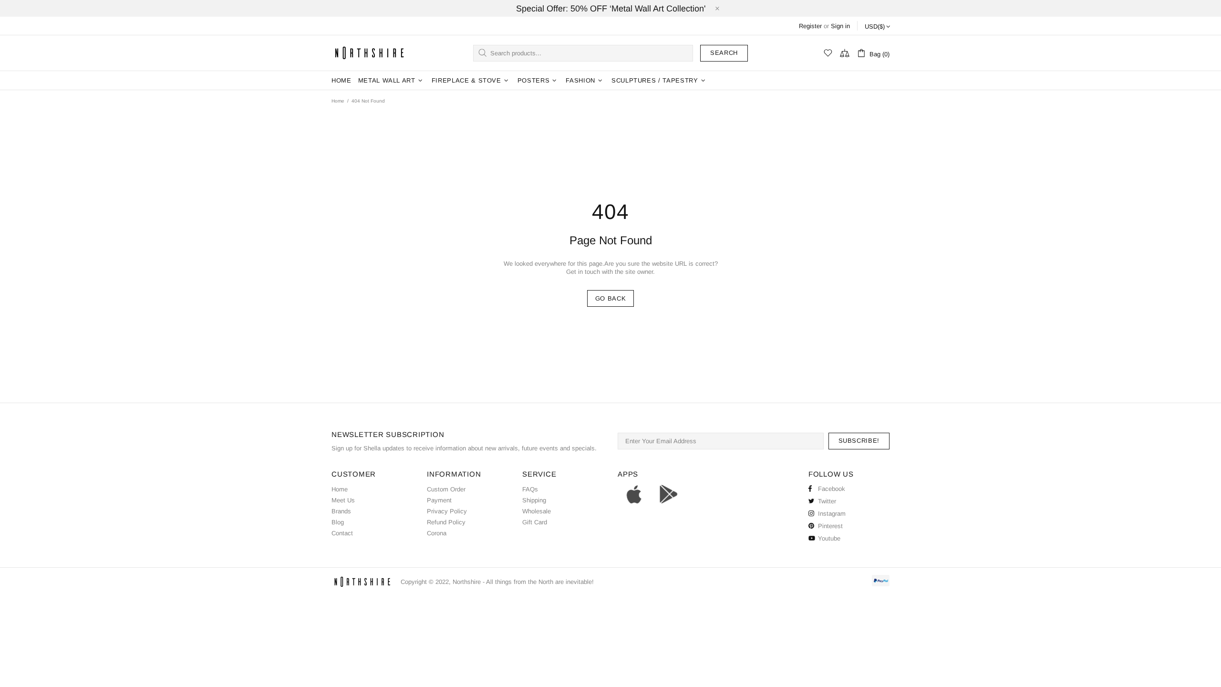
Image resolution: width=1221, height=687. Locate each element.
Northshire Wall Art (369, 52)
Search (724, 52)
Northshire (467, 581)
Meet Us (343, 500)
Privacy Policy (447, 511)
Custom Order (446, 489)
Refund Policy (446, 522)
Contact (342, 533)
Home (337, 101)
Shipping (534, 500)
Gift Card (534, 522)
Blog (337, 522)
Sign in (840, 26)
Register (810, 26)
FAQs (530, 489)
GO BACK (610, 298)
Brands (341, 511)
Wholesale (536, 511)
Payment (439, 500)
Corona (436, 533)
